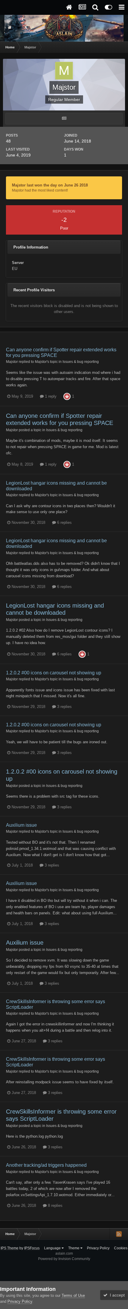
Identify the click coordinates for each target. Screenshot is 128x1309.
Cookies (120, 1248)
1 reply (50, 396)
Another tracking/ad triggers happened (46, 1165)
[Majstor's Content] (64, 118)
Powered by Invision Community (64, 1259)
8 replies (55, 1205)
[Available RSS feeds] (119, 1234)
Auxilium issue (21, 825)
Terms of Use (73, 1295)
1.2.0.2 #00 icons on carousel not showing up (53, 672)
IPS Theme (9, 1248)
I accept (116, 1295)
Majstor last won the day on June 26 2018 (50, 185)
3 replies (64, 706)
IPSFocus (32, 1248)
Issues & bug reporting (81, 361)
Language (53, 1248)
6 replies (64, 522)
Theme (74, 1248)
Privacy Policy (98, 1248)
